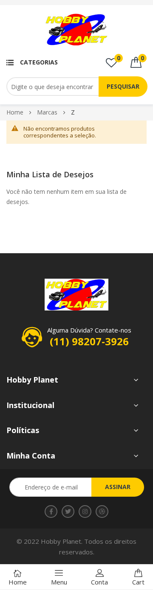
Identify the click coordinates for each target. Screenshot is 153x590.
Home (15, 112)
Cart (138, 582)
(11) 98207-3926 (89, 341)
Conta (99, 582)
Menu (59, 582)
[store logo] (76, 29)
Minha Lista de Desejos (118, 58)
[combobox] (66, 86)
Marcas (48, 112)
